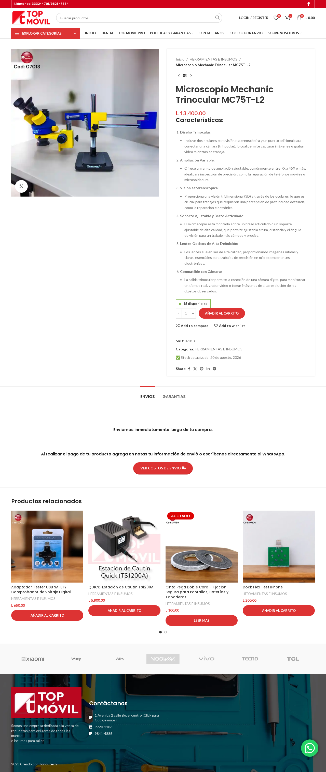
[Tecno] (249, 659)
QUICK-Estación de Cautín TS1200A (121, 587)
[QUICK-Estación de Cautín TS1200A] (124, 547)
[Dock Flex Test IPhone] (279, 547)
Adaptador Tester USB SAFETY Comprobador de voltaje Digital (41, 590)
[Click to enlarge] (21, 186)
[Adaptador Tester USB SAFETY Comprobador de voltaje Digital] (47, 547)
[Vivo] (206, 659)
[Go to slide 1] (160, 632)
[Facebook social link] (309, 4)
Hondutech (48, 764)
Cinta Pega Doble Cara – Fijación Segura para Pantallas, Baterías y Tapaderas (197, 592)
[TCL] (293, 659)
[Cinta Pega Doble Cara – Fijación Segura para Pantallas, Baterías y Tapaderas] (202, 547)
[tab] (147, 394)
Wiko (120, 659)
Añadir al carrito (222, 313)
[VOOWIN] (163, 659)
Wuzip (76, 659)
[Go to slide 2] (165, 632)
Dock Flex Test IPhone (263, 587)
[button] (47, 615)
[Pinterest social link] (201, 368)
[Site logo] (31, 17)
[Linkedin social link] (208, 368)
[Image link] (46, 702)
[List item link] (124, 718)
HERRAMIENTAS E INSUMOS (213, 59)
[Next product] (191, 76)
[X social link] (195, 368)
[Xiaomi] (33, 659)
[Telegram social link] (214, 368)
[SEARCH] (217, 18)
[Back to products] (185, 76)
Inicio (180, 59)
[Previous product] (179, 76)
